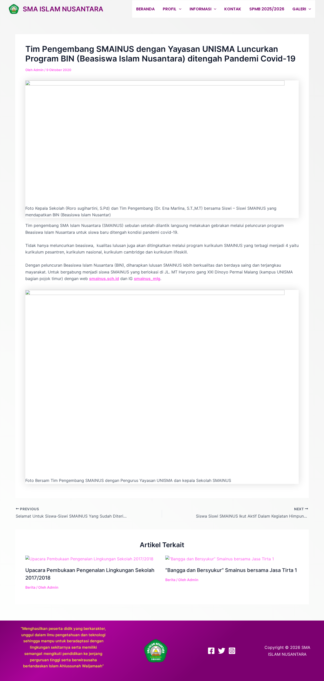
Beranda (145, 9)
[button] (178, 9)
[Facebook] (211, 650)
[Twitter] (221, 650)
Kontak (232, 9)
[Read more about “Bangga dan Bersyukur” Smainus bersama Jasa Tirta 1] (219, 558)
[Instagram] (232, 650)
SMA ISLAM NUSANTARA (63, 9)
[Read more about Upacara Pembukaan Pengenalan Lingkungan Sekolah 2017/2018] (89, 558)
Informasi (200, 9)
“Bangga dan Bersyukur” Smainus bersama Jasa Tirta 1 (231, 570)
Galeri (299, 9)
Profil (169, 9)
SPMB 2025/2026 (266, 9)
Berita (30, 587)
